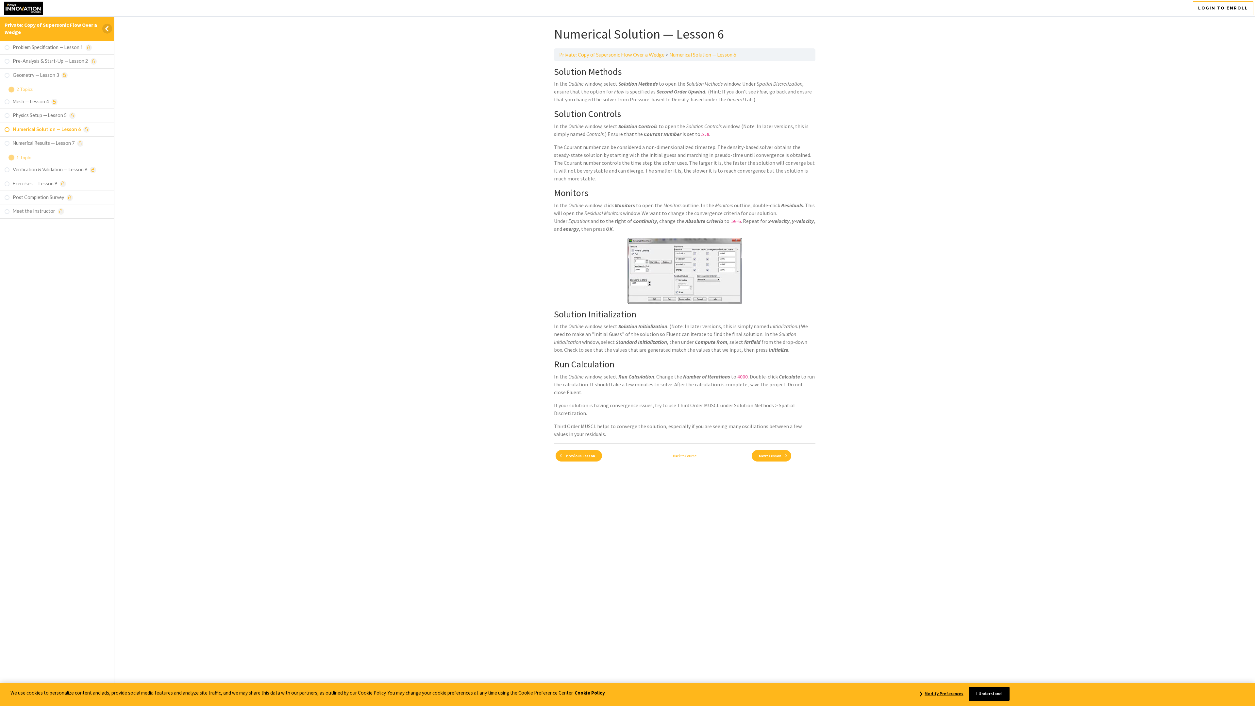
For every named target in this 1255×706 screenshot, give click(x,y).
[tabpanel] (684, 252)
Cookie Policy (590, 693)
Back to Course (685, 456)
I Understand (989, 694)
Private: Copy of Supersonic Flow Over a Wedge (611, 55)
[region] (627, 694)
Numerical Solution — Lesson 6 (702, 55)
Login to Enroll (1223, 8)
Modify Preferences (944, 694)
